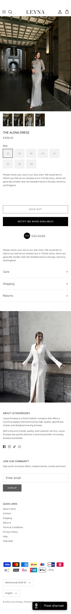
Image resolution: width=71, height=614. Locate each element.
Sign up (12, 488)
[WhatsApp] (19, 446)
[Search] (12, 12)
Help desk (8, 541)
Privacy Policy (10, 531)
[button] (35, 236)
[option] (35, 63)
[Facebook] (4, 446)
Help (5, 536)
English (9, 593)
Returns (8, 295)
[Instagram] (9, 446)
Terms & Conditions (13, 527)
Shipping (9, 284)
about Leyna (9, 508)
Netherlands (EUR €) (15, 582)
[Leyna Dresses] (35, 12)
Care (6, 271)
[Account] (59, 12)
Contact (7, 513)
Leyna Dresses (16, 602)
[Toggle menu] (4, 12)
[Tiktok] (14, 446)
